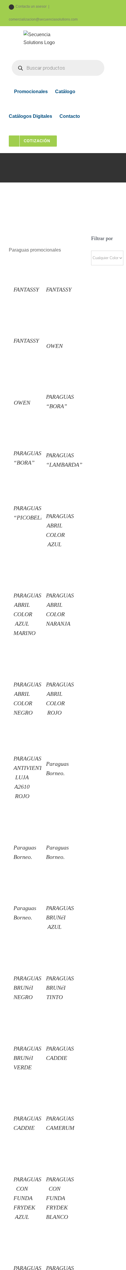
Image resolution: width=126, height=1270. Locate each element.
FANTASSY (26, 289)
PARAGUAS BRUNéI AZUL (60, 917)
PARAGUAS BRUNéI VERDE (27, 1057)
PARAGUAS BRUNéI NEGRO (27, 987)
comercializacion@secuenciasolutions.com (43, 19)
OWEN (54, 346)
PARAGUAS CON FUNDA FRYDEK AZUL (27, 1198)
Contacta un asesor (31, 6)
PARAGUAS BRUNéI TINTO (60, 987)
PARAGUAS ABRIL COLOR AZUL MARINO (27, 614)
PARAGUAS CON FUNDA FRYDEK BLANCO (60, 1198)
